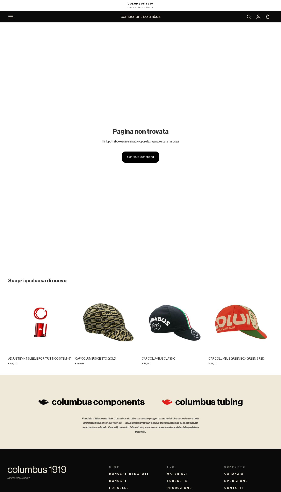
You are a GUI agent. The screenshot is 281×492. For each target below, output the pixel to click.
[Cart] (268, 17)
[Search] (249, 17)
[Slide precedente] (81, 322)
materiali (177, 473)
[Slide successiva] (133, 322)
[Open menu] (11, 16)
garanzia (234, 473)
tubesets (177, 481)
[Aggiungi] (66, 348)
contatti (234, 488)
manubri (118, 481)
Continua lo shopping (140, 157)
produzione (179, 488)
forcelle (119, 488)
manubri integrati (129, 473)
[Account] (258, 17)
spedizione (236, 481)
